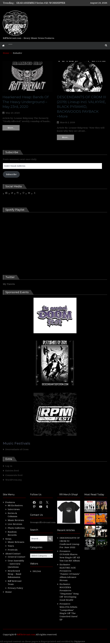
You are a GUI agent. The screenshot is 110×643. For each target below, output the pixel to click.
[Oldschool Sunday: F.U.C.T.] (101, 532)
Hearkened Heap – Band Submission (14, 574)
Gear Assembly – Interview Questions (16, 563)
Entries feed (12, 470)
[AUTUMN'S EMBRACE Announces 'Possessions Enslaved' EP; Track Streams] (101, 519)
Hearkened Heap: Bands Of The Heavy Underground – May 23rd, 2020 (25, 102)
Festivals (12, 550)
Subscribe (11, 174)
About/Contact (12, 553)
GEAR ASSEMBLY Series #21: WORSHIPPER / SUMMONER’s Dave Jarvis (56, 3)
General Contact (16, 557)
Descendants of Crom (17, 449)
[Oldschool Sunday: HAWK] (101, 507)
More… (11, 128)
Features (10, 502)
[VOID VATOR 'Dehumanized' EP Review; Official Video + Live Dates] (90, 519)
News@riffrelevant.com (43, 522)
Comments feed (13, 475)
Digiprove (79, 641)
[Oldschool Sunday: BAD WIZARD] (90, 532)
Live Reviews (15, 524)
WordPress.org (13, 480)
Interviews (14, 509)
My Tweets (9, 284)
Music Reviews (16, 520)
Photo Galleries (16, 528)
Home (8, 592)
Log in (8, 466)
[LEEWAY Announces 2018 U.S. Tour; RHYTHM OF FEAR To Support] (90, 544)
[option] (43, 3)
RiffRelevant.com (26, 634)
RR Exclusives (15, 505)
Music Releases (16, 542)
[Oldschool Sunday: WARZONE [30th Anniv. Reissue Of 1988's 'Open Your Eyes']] (90, 507)
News (8, 539)
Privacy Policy (15, 588)
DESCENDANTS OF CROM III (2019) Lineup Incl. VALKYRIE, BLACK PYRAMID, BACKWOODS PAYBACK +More (81, 106)
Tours (11, 546)
